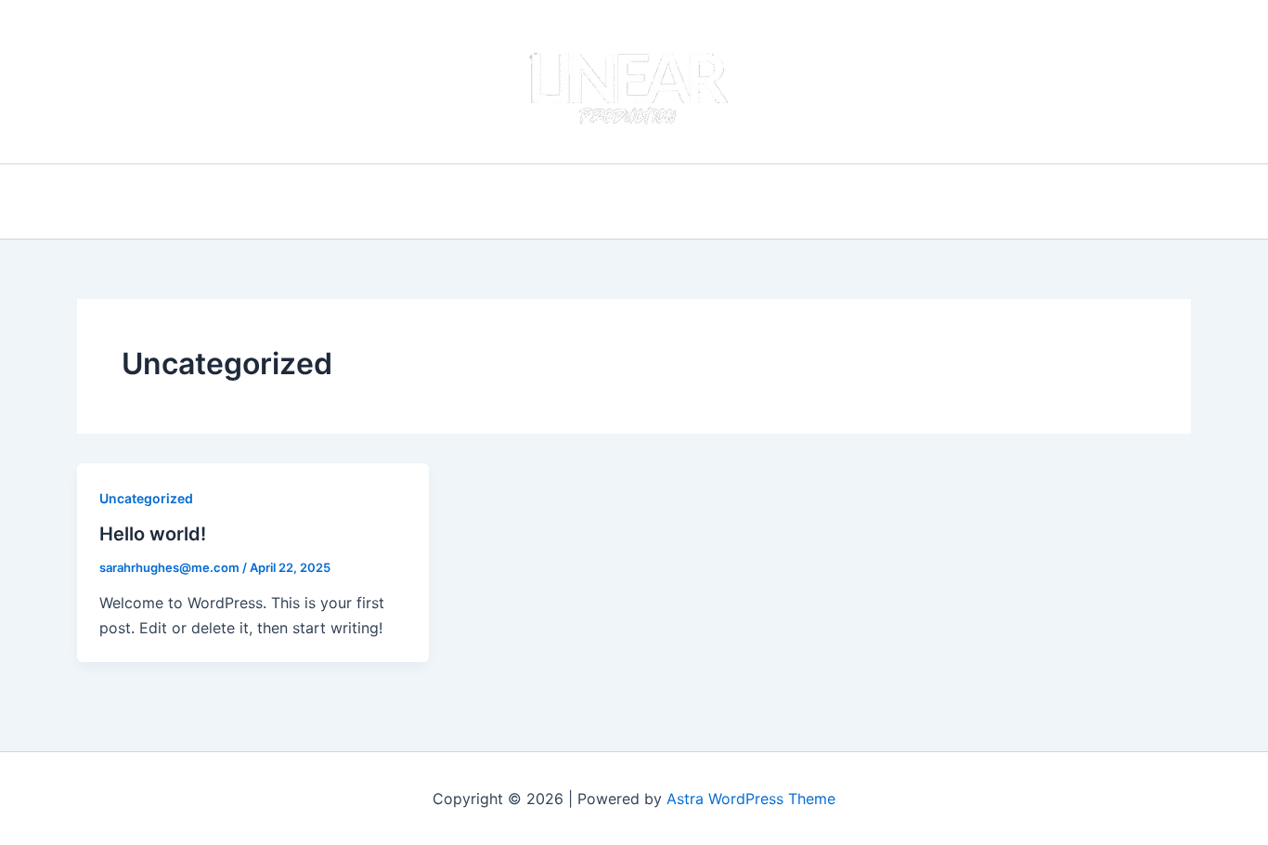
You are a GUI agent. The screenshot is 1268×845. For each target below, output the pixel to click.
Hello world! (152, 534)
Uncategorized (146, 498)
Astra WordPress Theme (750, 798)
